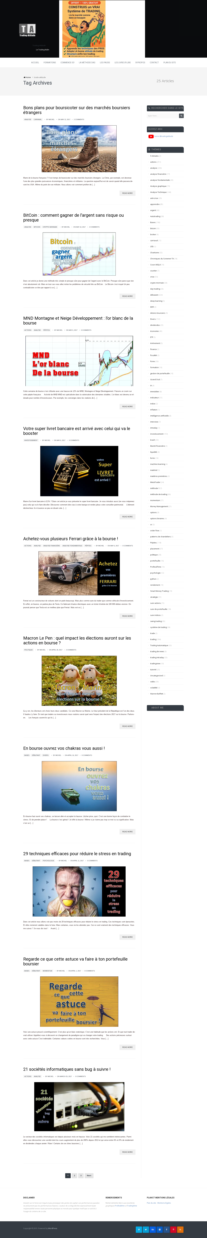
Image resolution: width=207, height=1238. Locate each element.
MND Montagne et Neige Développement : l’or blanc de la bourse (78, 321)
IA (151, 385)
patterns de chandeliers (160, 536)
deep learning (156, 301)
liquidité (153, 452)
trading (153, 639)
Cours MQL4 (155, 264)
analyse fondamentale (72, 546)
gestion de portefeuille (160, 373)
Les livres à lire (123, 62)
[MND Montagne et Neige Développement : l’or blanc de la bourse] (79, 360)
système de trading (158, 627)
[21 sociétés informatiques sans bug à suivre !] (79, 1107)
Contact (154, 62)
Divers (45, 755)
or (151, 524)
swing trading (156, 621)
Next (89, 1175)
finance (153, 349)
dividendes (155, 325)
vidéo (152, 681)
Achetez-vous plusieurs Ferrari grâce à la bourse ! (70, 538)
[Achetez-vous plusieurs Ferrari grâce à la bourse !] (79, 573)
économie (154, 331)
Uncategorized (156, 675)
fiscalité (153, 355)
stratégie (154, 597)
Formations (50, 62)
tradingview (155, 663)
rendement (155, 585)
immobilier (154, 391)
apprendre (155, 204)
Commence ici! (67, 62)
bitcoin (37, 227)
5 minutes (154, 156)
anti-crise (154, 198)
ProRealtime (120, 1206)
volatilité (153, 687)
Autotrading (155, 216)
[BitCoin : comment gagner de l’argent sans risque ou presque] (79, 254)
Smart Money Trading (159, 591)
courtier (153, 270)
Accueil (35, 62)
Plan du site (169, 62)
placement (154, 548)
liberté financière (157, 446)
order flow (154, 530)
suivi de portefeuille (158, 609)
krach (152, 440)
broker (153, 234)
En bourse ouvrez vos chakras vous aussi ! (64, 748)
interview (154, 421)
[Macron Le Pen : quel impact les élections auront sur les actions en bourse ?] (79, 680)
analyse (27, 119)
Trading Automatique (159, 645)
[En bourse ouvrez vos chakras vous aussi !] (79, 786)
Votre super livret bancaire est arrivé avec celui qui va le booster (76, 431)
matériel (153, 470)
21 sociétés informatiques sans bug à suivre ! (67, 1069)
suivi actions (155, 603)
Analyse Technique (158, 192)
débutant (36, 755)
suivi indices (155, 615)
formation (154, 367)
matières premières (158, 476)
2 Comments (79, 119)
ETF (151, 337)
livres (152, 458)
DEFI (152, 307)
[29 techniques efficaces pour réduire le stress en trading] (79, 891)
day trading (155, 289)
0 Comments (86, 330)
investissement (31, 440)
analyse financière (51, 546)
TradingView (132, 1206)
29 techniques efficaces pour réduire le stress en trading (77, 853)
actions (27, 330)
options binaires (157, 518)
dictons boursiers (157, 313)
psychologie (48, 860)
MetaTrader (155, 482)
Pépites (46, 330)
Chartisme (154, 252)
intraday (153, 428)
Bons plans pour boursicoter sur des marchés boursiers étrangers (76, 110)
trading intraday (157, 657)
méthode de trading (158, 494)
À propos (140, 62)
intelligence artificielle (159, 415)
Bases (26, 755)
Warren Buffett (156, 693)
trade (152, 633)
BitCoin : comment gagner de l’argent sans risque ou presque (73, 218)
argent (153, 210)
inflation (153, 409)
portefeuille (155, 560)
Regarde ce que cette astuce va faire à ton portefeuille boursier (75, 961)
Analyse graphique (158, 186)
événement (155, 343)
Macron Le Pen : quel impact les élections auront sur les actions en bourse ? (77, 640)
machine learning (157, 464)
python (153, 579)
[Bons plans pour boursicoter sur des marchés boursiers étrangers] (79, 149)
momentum (47, 971)
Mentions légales (164, 1203)
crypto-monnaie (50, 227)
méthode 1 (154, 488)
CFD (151, 246)
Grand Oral (155, 379)
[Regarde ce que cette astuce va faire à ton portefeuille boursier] (79, 1001)
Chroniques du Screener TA (162, 258)
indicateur (154, 397)
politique (28, 650)
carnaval (38, 119)
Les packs (105, 62)
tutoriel (153, 669)
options (153, 512)
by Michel (50, 119)
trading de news (157, 651)
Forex (152, 361)
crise (152, 276)
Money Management (159, 506)
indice (152, 403)
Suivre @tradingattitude (163, 136)
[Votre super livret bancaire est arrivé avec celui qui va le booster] (79, 471)
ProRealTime (155, 567)
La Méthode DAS (87, 62)
